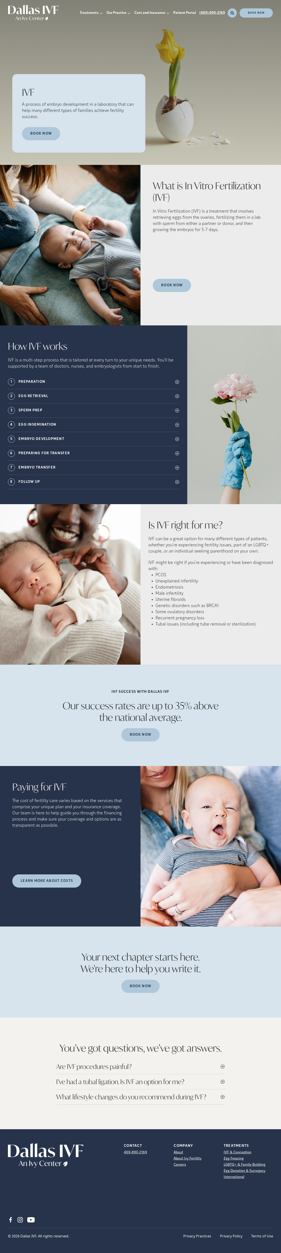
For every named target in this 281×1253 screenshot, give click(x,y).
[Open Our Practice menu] (129, 13)
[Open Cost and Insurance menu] (168, 13)
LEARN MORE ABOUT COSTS (47, 881)
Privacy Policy (231, 1236)
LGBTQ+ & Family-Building (244, 1165)
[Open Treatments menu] (101, 13)
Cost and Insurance (149, 13)
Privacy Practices (197, 1236)
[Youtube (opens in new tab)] (31, 1219)
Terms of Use (262, 1236)
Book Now (256, 13)
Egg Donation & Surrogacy (244, 1171)
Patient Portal (184, 13)
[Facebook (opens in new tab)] (10, 1219)
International (234, 1177)
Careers (180, 1165)
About (178, 1152)
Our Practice (116, 13)
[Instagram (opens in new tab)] (20, 1219)
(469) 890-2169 (212, 13)
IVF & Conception (237, 1152)
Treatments (89, 13)
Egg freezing (234, 1158)
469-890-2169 (135, 1152)
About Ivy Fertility (188, 1158)
